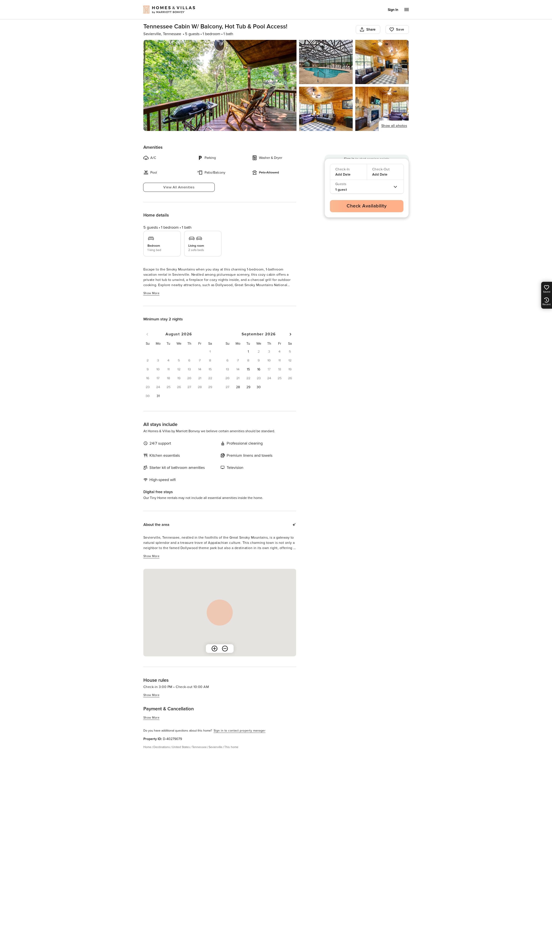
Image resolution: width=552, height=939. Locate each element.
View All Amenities (178, 187)
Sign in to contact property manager (240, 730)
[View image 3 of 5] (382, 62)
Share (371, 29)
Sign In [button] (393, 10)
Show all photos (394, 126)
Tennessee (199, 747)
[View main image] (220, 85)
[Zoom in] (214, 648)
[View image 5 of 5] (382, 109)
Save (400, 29)
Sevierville (215, 747)
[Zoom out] (224, 648)
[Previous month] (147, 334)
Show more (151, 293)
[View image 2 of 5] (326, 62)
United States (181, 747)
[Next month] (290, 334)
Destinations (161, 747)
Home (147, 747)
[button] (158, 396)
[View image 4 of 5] (326, 109)
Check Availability (367, 206)
